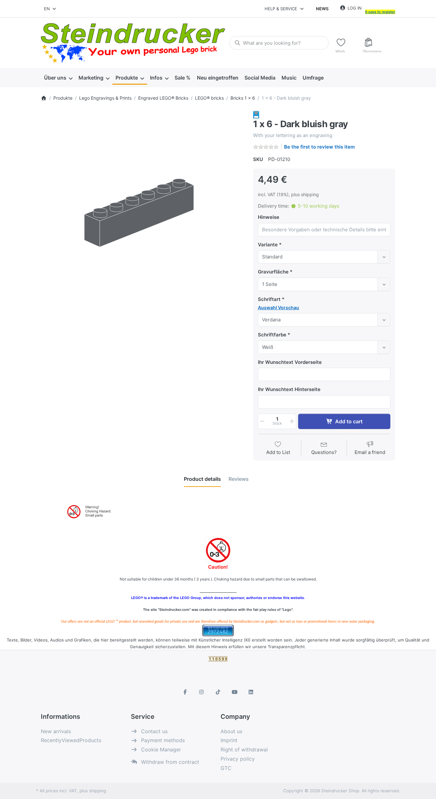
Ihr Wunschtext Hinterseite (289, 389)
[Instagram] (202, 692)
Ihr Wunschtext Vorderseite (290, 362)
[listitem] (142, 212)
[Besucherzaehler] (218, 630)
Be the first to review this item (319, 147)
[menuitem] (58, 78)
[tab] (202, 479)
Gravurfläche (273, 272)
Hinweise (268, 217)
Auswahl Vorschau (278, 307)
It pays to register (380, 12)
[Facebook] (185, 692)
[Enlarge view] (142, 212)
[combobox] (50, 9)
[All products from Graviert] (256, 114)
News (322, 8)
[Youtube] (235, 692)
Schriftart (269, 299)
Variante (268, 245)
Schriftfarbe (272, 335)
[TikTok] (218, 692)
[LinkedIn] (251, 692)
